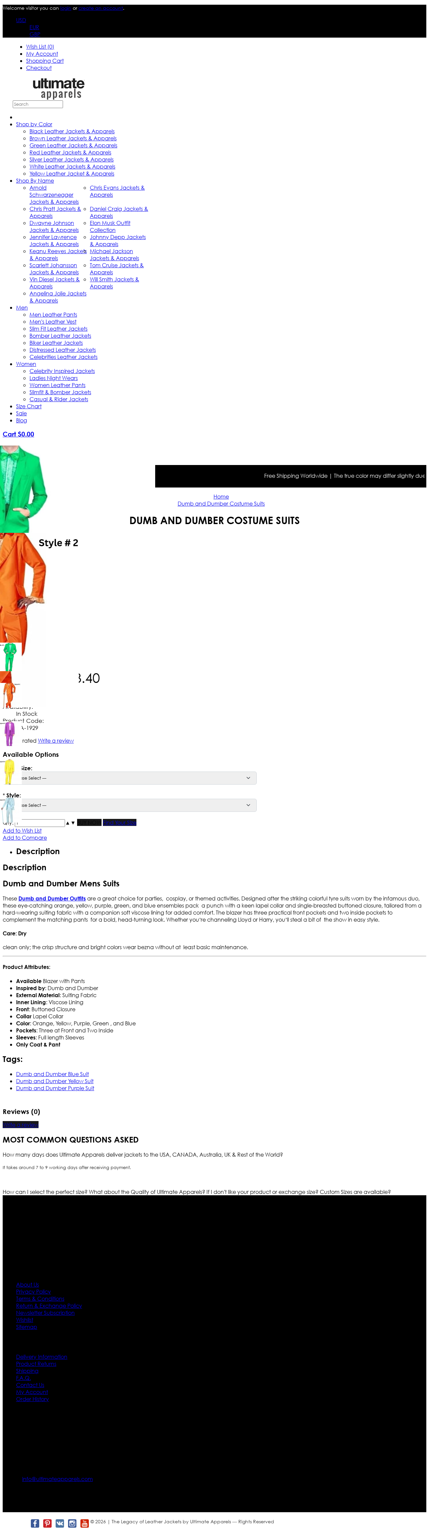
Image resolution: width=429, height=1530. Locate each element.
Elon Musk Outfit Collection (110, 226)
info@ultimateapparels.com (57, 1478)
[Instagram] (71, 1523)
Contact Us (30, 1384)
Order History (32, 1398)
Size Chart (29, 406)
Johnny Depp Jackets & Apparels (118, 240)
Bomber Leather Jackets (60, 335)
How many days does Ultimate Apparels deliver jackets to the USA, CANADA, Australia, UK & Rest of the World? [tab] (143, 1154)
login (65, 8)
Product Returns (36, 1363)
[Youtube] (84, 1523)
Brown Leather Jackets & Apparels (73, 138)
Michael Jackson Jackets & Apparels (114, 254)
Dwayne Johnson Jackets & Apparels (54, 226)
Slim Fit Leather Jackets (58, 328)
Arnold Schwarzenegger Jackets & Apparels (54, 194)
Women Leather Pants (57, 384)
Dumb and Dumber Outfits (52, 898)
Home (221, 496)
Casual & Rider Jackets (58, 399)
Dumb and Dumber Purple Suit (55, 1088)
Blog (21, 420)
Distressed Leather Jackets (62, 349)
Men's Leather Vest (52, 321)
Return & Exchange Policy (49, 1305)
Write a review (21, 1124)
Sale (21, 413)
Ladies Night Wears (53, 377)
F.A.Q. (23, 1377)
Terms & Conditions (40, 1298)
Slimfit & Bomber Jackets (60, 392)
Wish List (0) (40, 46)
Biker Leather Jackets (56, 342)
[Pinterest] (47, 1523)
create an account (100, 8)
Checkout (39, 67)
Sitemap (26, 1326)
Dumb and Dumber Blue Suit (52, 1073)
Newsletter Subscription (45, 1312)
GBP (34, 34)
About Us (27, 1284)
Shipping (27, 1370)
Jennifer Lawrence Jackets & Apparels (54, 240)
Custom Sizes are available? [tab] (355, 1191)
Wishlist (24, 1319)
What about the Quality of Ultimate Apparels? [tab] (147, 1191)
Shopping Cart (45, 60)
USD (21, 20)
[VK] (59, 1523)
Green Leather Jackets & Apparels (73, 145)
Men (22, 307)
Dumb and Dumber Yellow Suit (55, 1080)
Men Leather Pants (53, 314)
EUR (34, 27)
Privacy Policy (33, 1291)
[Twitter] (22, 1523)
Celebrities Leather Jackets (63, 356)
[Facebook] (34, 1523)
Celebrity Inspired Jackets (62, 370)
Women (26, 363)
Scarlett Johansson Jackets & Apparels (54, 269)
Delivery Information (41, 1356)
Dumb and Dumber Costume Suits (221, 503)
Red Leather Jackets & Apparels (70, 152)
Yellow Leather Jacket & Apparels (71, 173)
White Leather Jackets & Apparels (72, 166)
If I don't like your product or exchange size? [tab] (263, 1191)
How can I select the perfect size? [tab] (46, 1191)
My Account (42, 53)
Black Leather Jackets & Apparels (72, 131)
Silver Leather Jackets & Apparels (71, 159)
